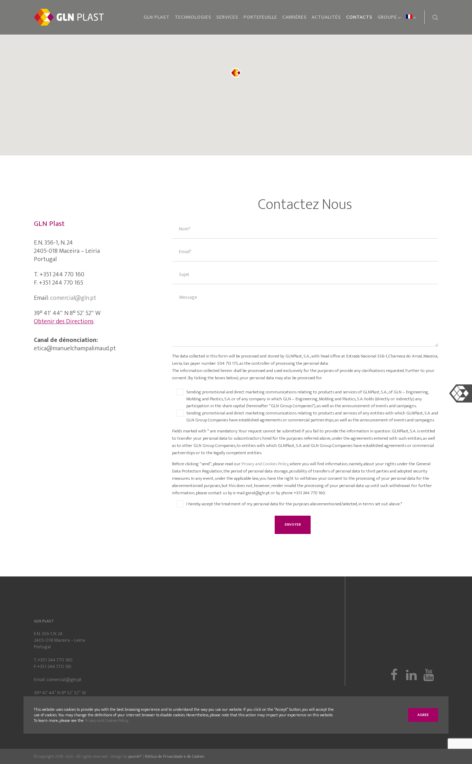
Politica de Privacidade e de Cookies (174, 756)
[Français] (409, 17)
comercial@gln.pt (73, 298)
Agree (423, 715)
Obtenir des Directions (64, 321)
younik (134, 756)
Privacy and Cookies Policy (265, 464)
